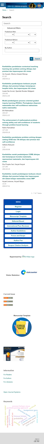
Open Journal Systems (12, 392)
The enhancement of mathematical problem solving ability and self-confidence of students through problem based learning (21, 122)
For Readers (8, 375)
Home (4, 10)
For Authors (7, 378)
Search (37, 59)
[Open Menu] (2, 4)
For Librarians (8, 382)
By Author (8, 48)
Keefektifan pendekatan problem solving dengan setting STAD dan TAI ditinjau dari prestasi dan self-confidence (22, 139)
